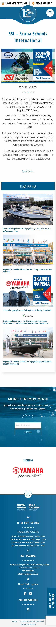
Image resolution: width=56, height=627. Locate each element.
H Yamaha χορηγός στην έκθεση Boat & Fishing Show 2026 (27, 310)
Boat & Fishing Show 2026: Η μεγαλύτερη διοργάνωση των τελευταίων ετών (27, 230)
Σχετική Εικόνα (28, 171)
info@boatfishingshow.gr (28, 573)
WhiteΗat (33, 624)
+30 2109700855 (28, 570)
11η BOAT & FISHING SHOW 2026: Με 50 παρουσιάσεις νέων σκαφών (27, 270)
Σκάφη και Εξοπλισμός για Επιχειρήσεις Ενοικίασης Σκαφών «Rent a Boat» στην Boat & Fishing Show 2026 (25, 322)
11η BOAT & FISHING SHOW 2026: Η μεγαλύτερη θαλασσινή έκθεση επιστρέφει (27, 362)
